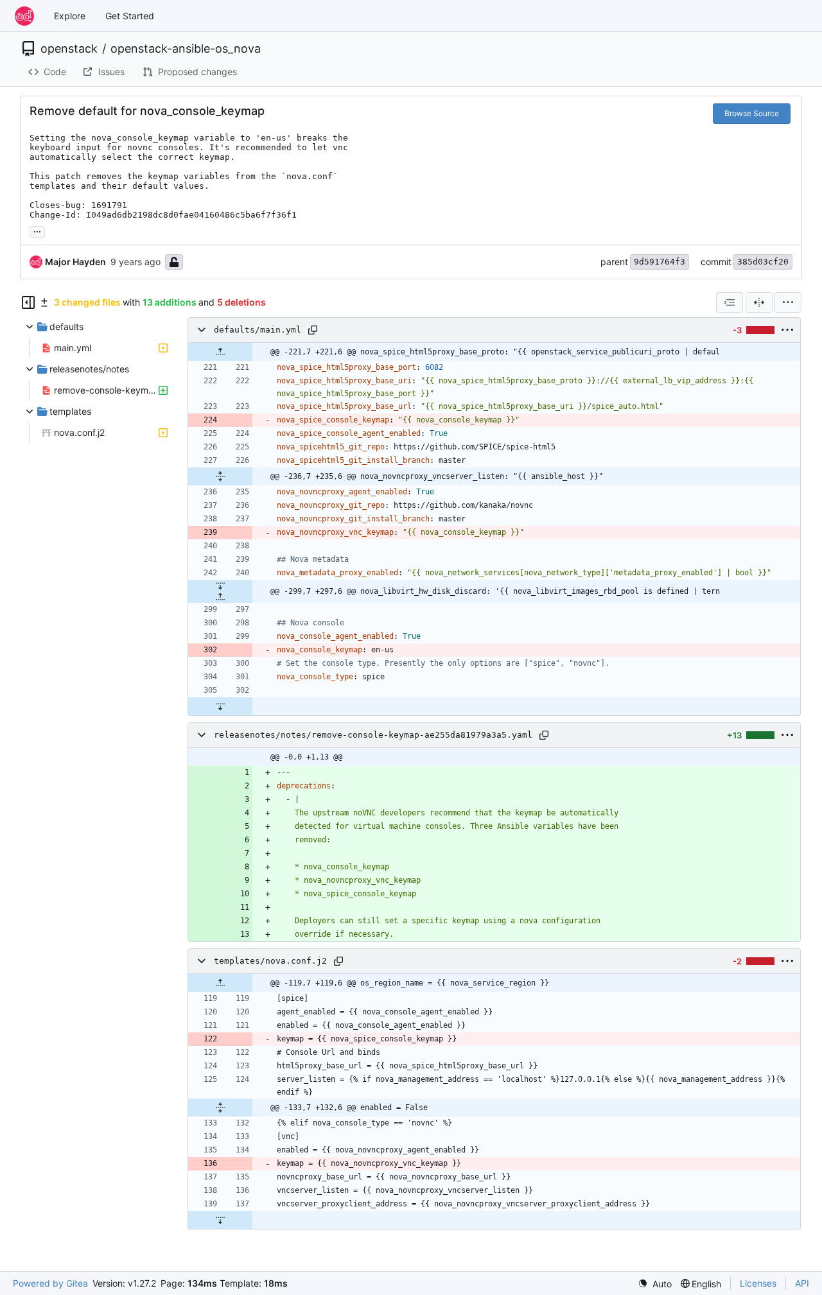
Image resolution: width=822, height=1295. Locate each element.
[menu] (787, 302)
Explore (69, 15)
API (802, 1283)
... (37, 230)
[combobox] (729, 302)
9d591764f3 (659, 261)
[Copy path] (313, 330)
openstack (69, 48)
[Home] (24, 16)
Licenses (758, 1283)
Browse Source (751, 113)
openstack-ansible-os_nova (185, 48)
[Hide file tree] (28, 302)
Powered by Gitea (50, 1283)
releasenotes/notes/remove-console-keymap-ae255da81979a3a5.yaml (373, 735)
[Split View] (759, 302)
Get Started (129, 15)
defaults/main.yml (257, 330)
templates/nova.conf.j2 (270, 961)
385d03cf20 (763, 261)
